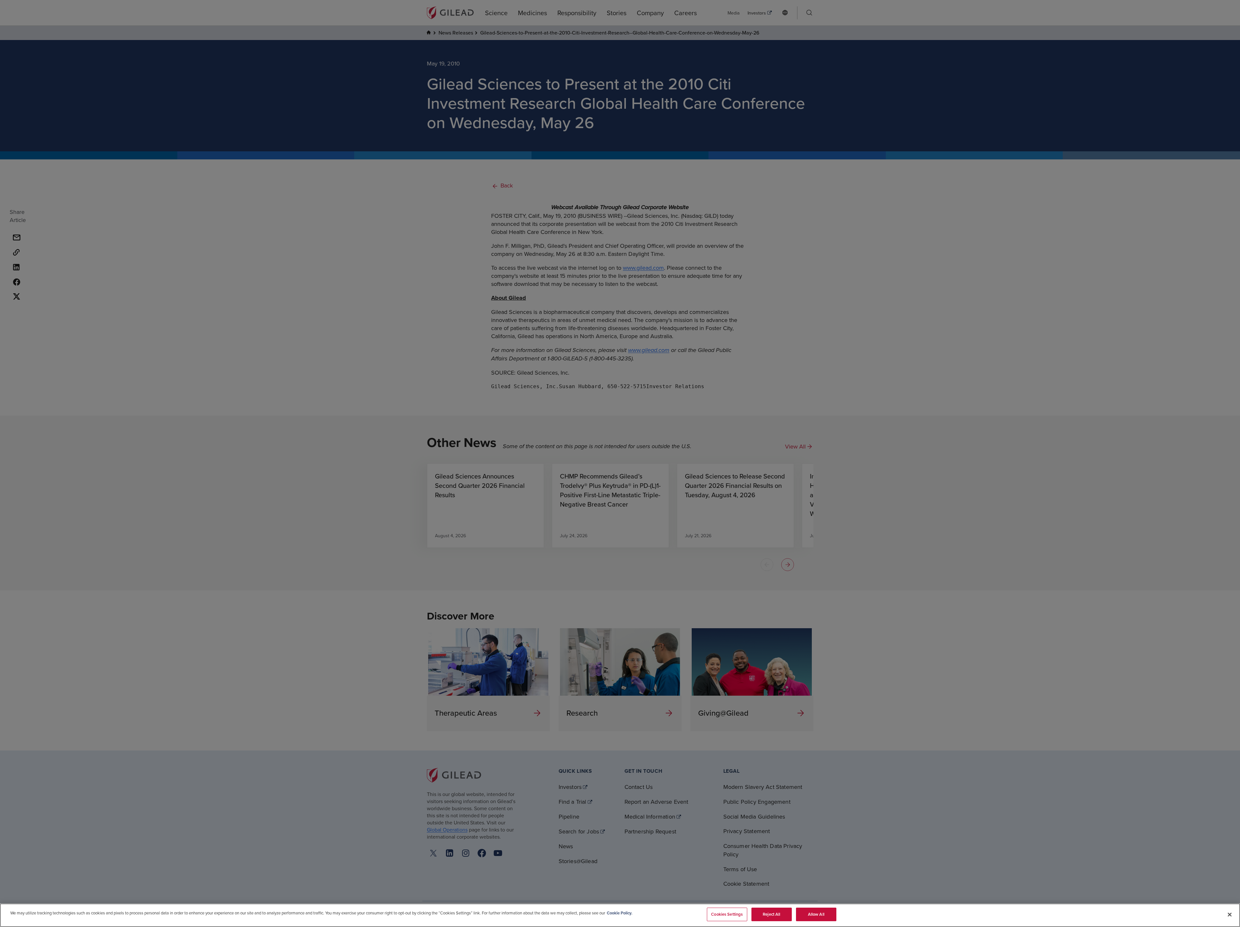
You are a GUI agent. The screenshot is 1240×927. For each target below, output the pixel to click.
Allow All (816, 914)
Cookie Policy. (619, 913)
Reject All (771, 914)
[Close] (1230, 914)
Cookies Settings (727, 914)
